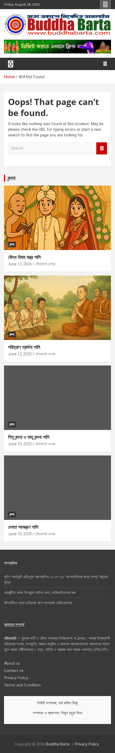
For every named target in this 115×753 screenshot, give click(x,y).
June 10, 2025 (20, 444)
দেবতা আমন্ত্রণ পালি (23, 527)
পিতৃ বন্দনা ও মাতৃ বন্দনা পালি (28, 437)
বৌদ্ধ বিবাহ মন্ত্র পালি (24, 257)
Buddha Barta (58, 744)
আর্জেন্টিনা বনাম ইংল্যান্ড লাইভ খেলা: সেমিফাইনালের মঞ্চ (39, 592)
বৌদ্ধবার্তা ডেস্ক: (45, 264)
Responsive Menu (105, 4)
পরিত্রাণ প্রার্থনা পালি (24, 347)
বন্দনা (12, 178)
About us (12, 663)
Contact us (14, 670)
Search (101, 148)
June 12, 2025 (20, 264)
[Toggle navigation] (10, 64)
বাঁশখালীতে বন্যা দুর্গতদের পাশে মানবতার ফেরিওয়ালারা (38, 602)
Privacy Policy (16, 677)
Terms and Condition (22, 685)
